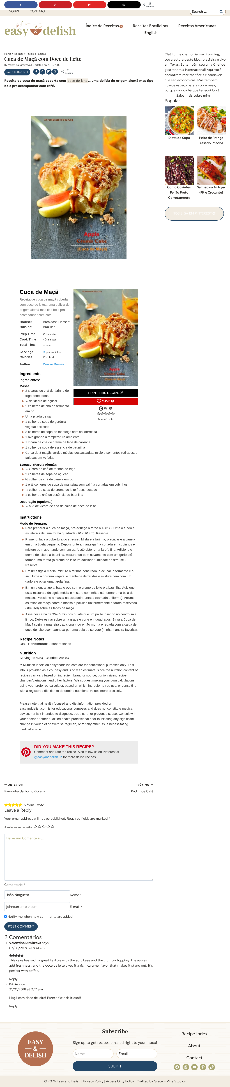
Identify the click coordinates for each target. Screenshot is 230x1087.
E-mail (89, 906)
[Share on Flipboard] (49, 72)
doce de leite (78, 80)
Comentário (16, 852)
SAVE (106, 401)
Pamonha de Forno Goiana (24, 788)
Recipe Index (194, 1050)
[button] (98, 414)
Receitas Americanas (197, 25)
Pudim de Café (142, 788)
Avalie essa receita (18, 834)
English (151, 32)
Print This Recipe (103, 393)
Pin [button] (106, 408)
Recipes (19, 53)
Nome (12, 906)
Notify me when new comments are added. (41, 918)
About (194, 1062)
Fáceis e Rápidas (36, 53)
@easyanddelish (46, 757)
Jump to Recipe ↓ (17, 72)
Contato (37, 11)
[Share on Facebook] (36, 72)
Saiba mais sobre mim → (195, 95)
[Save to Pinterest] (42, 72)
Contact (194, 1074)
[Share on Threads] (55, 72)
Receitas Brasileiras (150, 25)
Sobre (14, 11)
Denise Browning (55, 364)
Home (7, 53)
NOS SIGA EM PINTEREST (192, 213)
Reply (144, 970)
